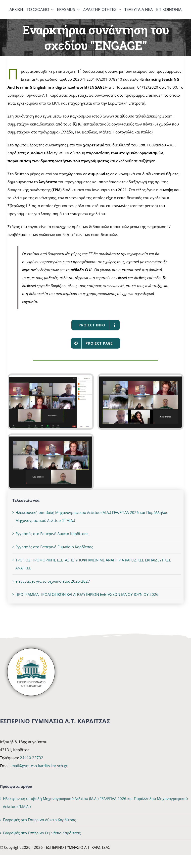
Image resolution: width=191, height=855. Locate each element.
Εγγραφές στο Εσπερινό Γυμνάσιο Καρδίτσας (54, 546)
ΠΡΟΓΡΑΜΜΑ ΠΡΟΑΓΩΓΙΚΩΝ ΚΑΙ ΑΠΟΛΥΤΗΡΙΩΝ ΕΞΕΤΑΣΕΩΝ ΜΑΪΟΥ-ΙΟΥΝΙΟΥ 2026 (86, 594)
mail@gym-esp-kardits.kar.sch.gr (39, 765)
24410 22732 (31, 757)
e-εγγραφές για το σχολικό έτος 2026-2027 (52, 581)
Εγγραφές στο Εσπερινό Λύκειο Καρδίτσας (51, 533)
